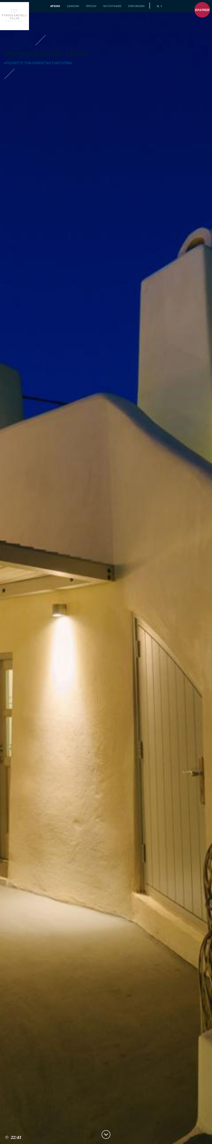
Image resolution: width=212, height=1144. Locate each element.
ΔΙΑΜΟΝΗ (73, 6)
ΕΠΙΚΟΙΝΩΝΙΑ (136, 6)
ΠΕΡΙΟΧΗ (91, 6)
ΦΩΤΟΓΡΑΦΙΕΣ (112, 6)
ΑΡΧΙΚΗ (55, 6)
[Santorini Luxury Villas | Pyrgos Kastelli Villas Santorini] (14, 16)
